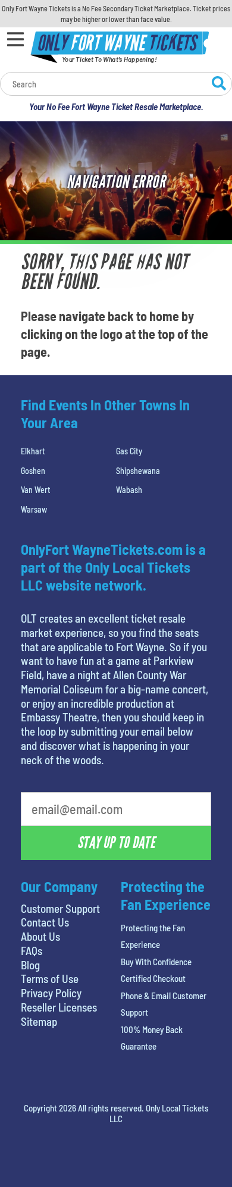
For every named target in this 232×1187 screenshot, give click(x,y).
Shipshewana (138, 471)
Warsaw (34, 509)
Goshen (33, 471)
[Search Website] (219, 85)
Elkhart (33, 451)
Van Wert (36, 490)
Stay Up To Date (116, 842)
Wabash (129, 490)
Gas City (129, 451)
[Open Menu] (15, 39)
